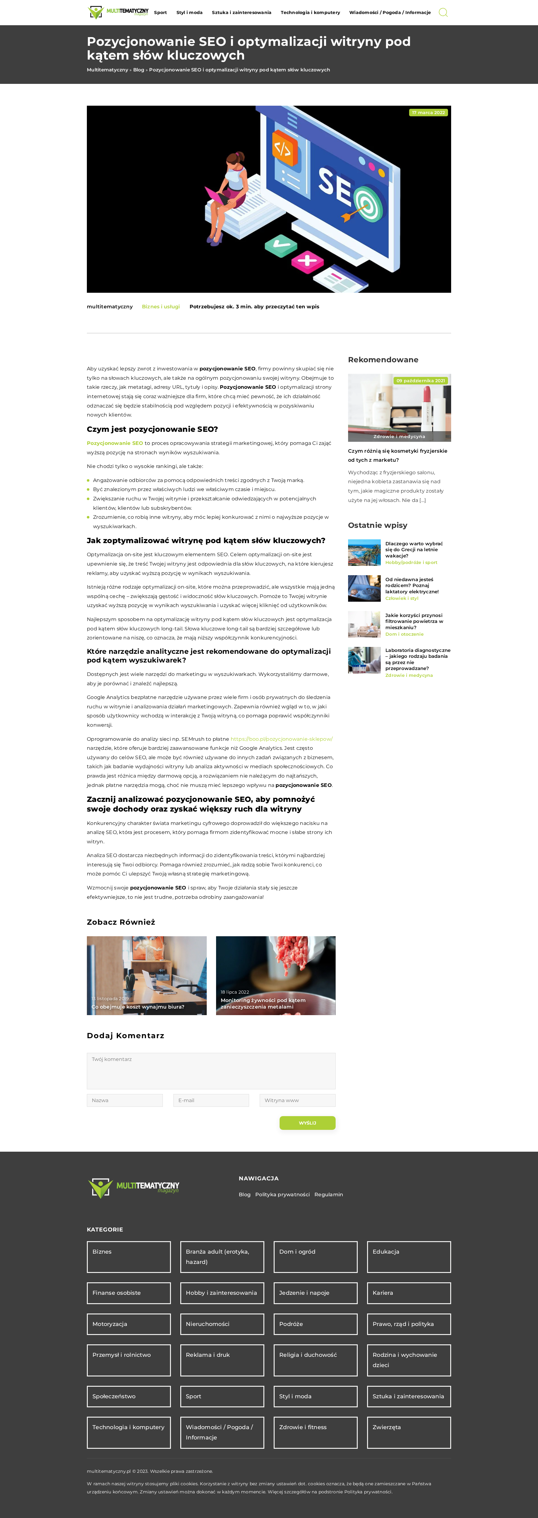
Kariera (383, 1292)
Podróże (291, 1324)
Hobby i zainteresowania (221, 1292)
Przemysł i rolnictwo (121, 1355)
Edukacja (386, 1251)
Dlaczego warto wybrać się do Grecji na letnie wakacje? (414, 549)
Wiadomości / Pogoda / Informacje (390, 12)
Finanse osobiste (116, 1292)
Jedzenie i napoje (304, 1292)
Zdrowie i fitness (303, 1427)
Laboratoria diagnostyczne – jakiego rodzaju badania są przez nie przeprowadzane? (418, 659)
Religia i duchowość (308, 1355)
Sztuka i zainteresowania (241, 12)
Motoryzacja (109, 1324)
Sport (160, 12)
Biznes (102, 1251)
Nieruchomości (207, 1324)
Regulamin (328, 1195)
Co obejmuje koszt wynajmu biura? (138, 1007)
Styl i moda (190, 12)
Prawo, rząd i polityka (403, 1324)
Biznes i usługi (161, 307)
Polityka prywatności (282, 1195)
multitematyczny (110, 307)
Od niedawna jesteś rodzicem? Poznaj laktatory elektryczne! (412, 585)
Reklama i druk (208, 1355)
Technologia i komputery (310, 12)
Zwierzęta (387, 1427)
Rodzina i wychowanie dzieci (405, 1360)
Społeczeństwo (113, 1396)
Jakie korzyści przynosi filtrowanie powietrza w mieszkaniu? (414, 621)
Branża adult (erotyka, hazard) (217, 1256)
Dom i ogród (297, 1251)
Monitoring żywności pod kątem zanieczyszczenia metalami (263, 1003)
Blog (245, 1195)
